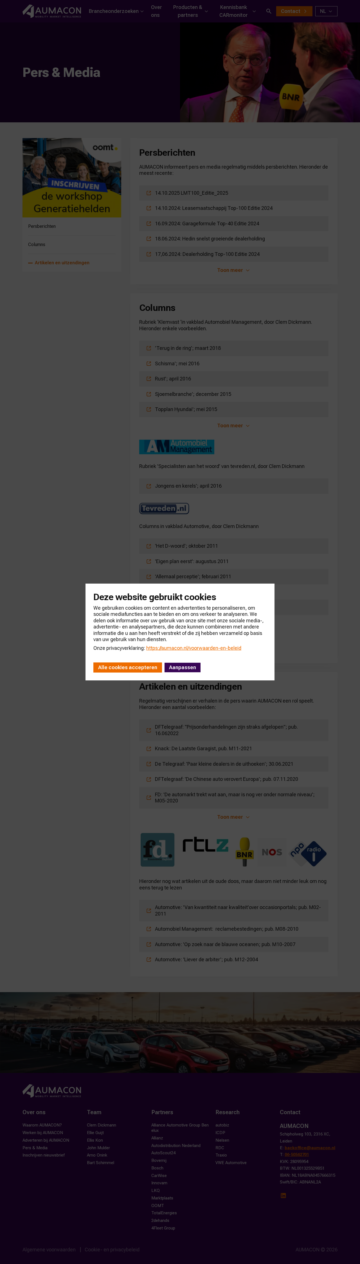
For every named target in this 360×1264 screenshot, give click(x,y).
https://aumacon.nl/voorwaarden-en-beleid (193, 648)
